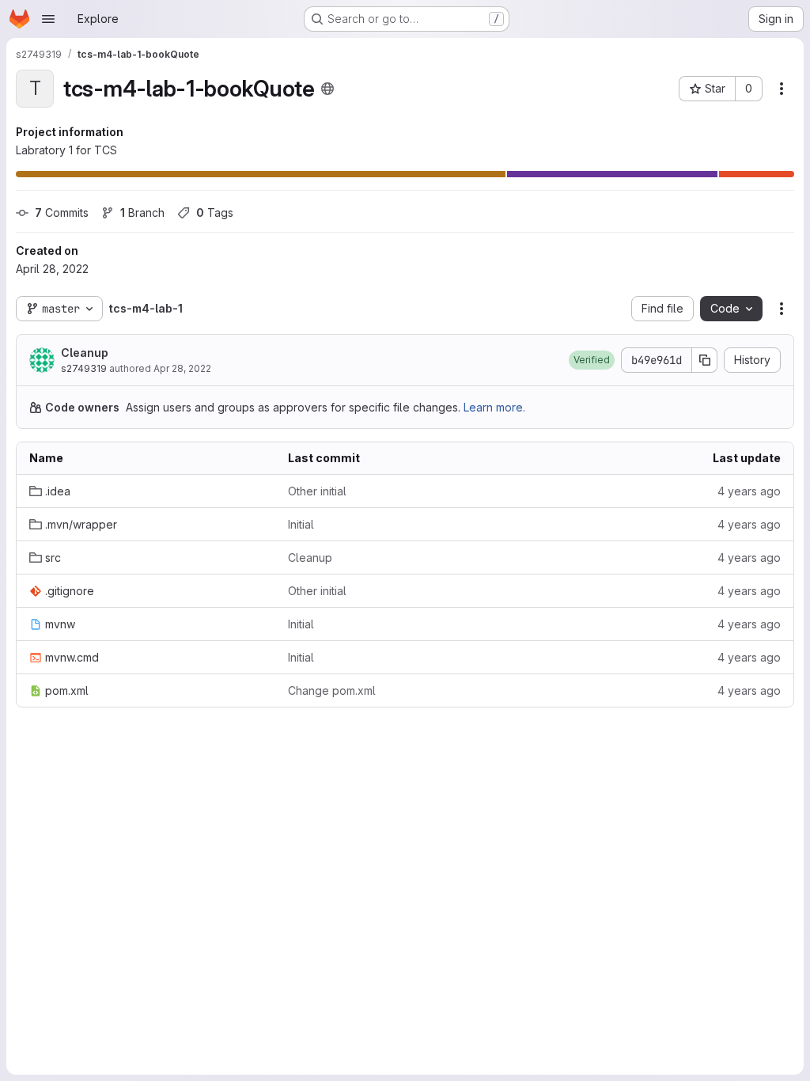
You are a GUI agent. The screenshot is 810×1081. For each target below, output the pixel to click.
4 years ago (749, 491)
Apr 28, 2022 (182, 368)
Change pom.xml (332, 690)
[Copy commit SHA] (704, 360)
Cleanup (84, 352)
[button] (592, 360)
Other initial (317, 491)
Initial (301, 524)
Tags (214, 212)
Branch (142, 212)
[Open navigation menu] (48, 19)
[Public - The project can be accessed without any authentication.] (327, 88)
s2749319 (84, 368)
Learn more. (494, 407)
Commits (62, 212)
